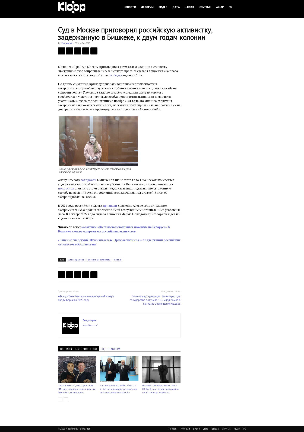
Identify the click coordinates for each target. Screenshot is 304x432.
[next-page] (66, 399)
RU (230, 7)
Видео (163, 7)
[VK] (77, 50)
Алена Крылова (76, 259)
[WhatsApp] (93, 50)
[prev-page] (60, 399)
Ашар (220, 7)
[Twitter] (69, 50)
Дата (176, 7)
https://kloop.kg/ (90, 325)
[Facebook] (61, 50)
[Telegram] (85, 50)
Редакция (66, 43)
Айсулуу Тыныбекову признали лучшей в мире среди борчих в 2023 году (86, 298)
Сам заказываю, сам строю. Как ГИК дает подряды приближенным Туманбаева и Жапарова (76, 389)
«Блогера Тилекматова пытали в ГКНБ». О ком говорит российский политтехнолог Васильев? (160, 389)
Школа (189, 7)
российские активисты (99, 259)
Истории (147, 7)
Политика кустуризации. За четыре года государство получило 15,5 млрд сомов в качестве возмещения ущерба (155, 300)
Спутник (205, 7)
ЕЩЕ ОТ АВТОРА (110, 349)
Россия (117, 259)
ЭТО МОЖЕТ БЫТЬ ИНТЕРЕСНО (78, 349)
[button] (242, 7)
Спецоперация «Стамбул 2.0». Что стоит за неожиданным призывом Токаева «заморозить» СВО (118, 389)
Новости (130, 7)
